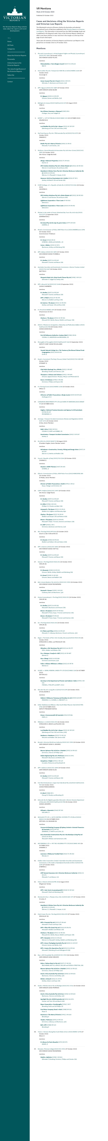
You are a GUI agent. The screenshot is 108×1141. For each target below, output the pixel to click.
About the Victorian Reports (16, 55)
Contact (10, 81)
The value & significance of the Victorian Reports (16, 70)
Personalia (11, 59)
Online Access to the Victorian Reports (14, 64)
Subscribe (10, 75)
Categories (11, 49)
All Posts (10, 45)
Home (9, 41)
